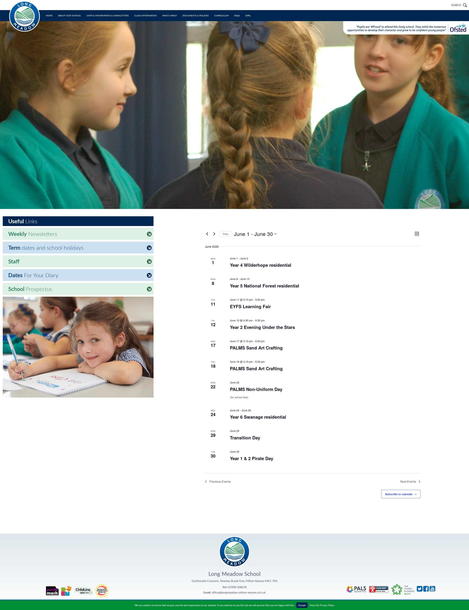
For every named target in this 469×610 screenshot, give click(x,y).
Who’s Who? (169, 15)
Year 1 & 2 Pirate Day (251, 458)
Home (49, 15)
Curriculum (221, 15)
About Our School (69, 15)
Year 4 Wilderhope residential (260, 265)
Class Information (145, 15)
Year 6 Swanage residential (258, 417)
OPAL (248, 15)
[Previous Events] (207, 234)
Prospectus (30, 289)
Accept (302, 605)
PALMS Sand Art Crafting (256, 348)
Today (225, 233)
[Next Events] (214, 234)
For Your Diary (33, 275)
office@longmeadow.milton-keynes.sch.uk (239, 592)
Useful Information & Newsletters (107, 15)
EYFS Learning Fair (250, 306)
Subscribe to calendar (399, 494)
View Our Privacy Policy (321, 605)
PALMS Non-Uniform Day (256, 389)
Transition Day (245, 437)
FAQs (237, 15)
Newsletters (32, 234)
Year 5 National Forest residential (264, 286)
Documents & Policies (195, 15)
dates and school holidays (46, 247)
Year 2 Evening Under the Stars (262, 327)
